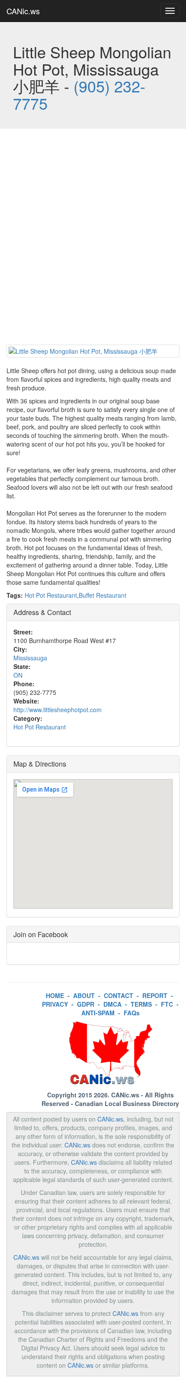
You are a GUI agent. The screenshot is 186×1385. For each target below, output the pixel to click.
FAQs (132, 1012)
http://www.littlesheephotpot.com (57, 709)
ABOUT (84, 995)
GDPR (85, 1004)
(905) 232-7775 (79, 94)
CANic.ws (23, 10)
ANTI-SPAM (98, 1012)
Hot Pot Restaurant (51, 595)
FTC (167, 1004)
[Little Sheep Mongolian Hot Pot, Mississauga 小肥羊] (93, 351)
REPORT (154, 995)
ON (17, 675)
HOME (55, 995)
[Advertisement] (93, 239)
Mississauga (30, 657)
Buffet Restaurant (102, 595)
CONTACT (118, 995)
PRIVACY (55, 1004)
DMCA (112, 1004)
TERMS (141, 1004)
